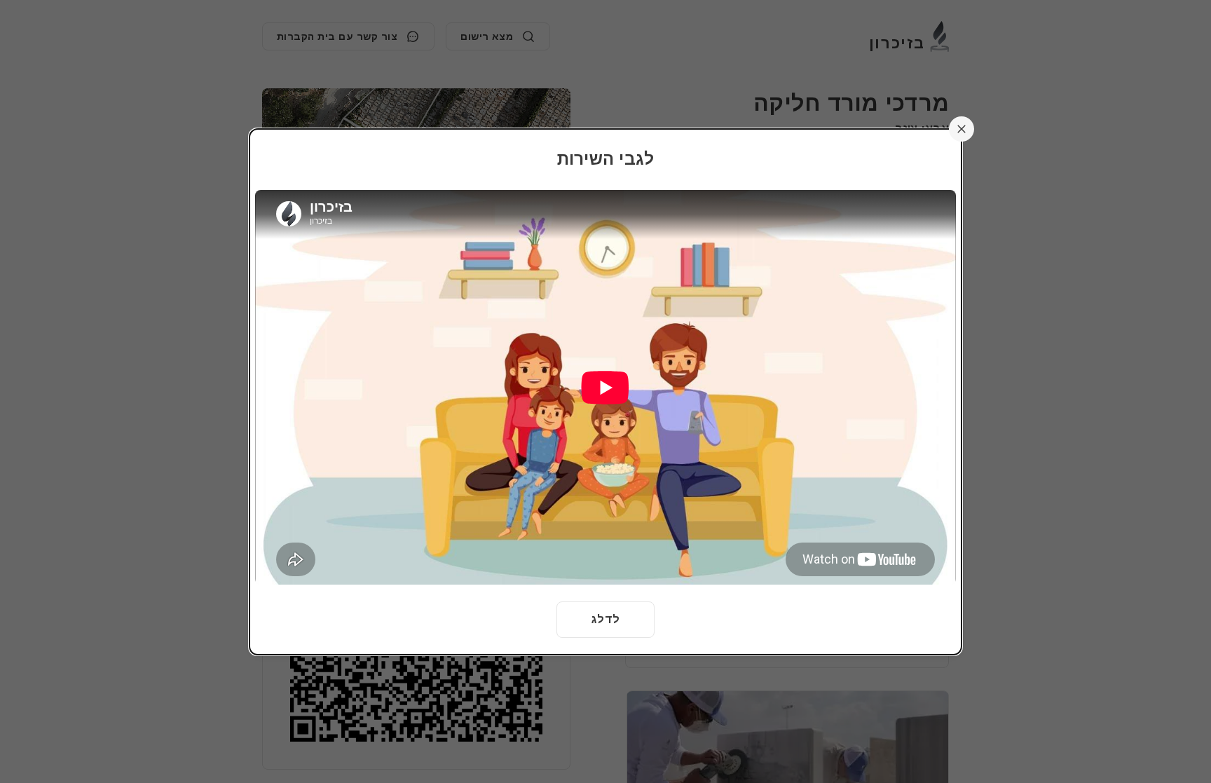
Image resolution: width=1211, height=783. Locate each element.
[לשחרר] (961, 129)
